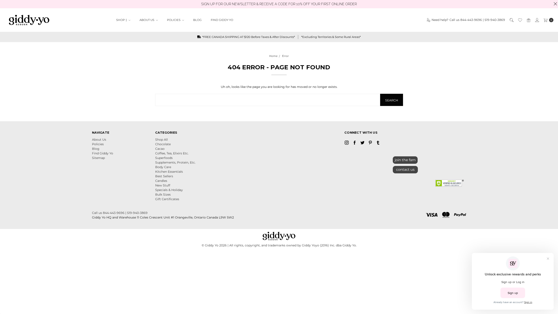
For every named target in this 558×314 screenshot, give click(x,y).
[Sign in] (537, 20)
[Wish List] (520, 20)
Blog (197, 20)
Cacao (160, 149)
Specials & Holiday (169, 190)
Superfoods (164, 158)
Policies (174, 20)
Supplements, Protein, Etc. (175, 162)
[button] (405, 168)
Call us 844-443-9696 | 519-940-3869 (120, 213)
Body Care (163, 167)
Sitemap (98, 158)
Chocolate (163, 144)
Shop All (161, 140)
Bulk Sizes (163, 194)
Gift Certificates (167, 199)
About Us (147, 20)
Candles (161, 181)
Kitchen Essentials (169, 172)
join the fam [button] (405, 160)
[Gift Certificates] (528, 20)
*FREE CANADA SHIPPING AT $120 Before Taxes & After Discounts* (248, 37)
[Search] (511, 20)
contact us (405, 169)
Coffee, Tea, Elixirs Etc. (172, 153)
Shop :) (122, 20)
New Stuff (162, 185)
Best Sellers (164, 176)
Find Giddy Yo (222, 20)
